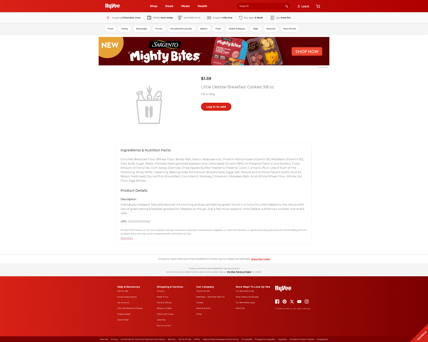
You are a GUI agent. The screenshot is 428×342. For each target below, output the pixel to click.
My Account (123, 302)
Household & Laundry (181, 28)
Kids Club (240, 308)
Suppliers (282, 339)
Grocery (161, 291)
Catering (161, 319)
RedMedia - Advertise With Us (210, 297)
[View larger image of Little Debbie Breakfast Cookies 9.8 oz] (149, 104)
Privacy (114, 339)
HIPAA (197, 339)
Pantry (124, 28)
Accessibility (322, 339)
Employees (247, 339)
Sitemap (104, 339)
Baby (255, 28)
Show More (127, 238)
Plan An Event (164, 325)
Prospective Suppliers (265, 339)
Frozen (159, 28)
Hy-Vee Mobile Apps (245, 302)
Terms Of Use (184, 339)
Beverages (141, 28)
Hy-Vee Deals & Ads (245, 291)
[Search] (287, 6)
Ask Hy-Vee (122, 291)
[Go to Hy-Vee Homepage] (112, 6)
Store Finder (123, 319)
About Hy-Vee (203, 291)
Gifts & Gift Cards (165, 314)
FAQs (199, 314)
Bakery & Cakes (164, 308)
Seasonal (270, 28)
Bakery (203, 28)
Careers (199, 302)
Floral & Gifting (164, 302)
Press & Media (123, 314)
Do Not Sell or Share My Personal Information (143, 339)
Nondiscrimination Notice (302, 339)
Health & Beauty (237, 28)
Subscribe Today (260, 259)
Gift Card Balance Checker (130, 308)
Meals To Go (162, 297)
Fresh (110, 28)
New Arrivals (289, 28)
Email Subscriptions (127, 297)
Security (172, 339)
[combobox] (264, 6)
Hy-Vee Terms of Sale (239, 272)
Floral (218, 28)
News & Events (203, 308)
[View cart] (318, 6)
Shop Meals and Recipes (247, 297)
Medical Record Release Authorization (221, 339)
